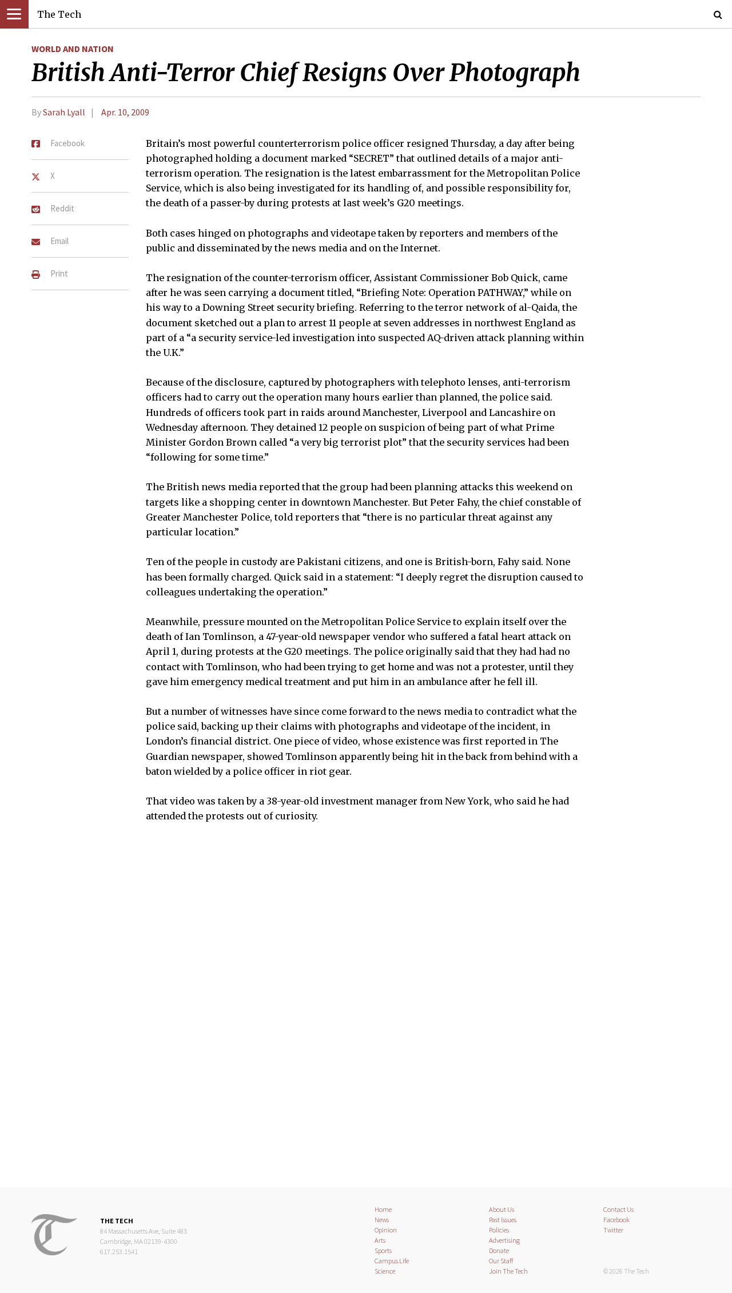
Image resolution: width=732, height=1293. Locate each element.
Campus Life (392, 1260)
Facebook (616, 1219)
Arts (380, 1240)
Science (385, 1271)
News (382, 1219)
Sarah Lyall (64, 112)
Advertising (504, 1240)
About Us (501, 1209)
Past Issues (502, 1219)
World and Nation (72, 48)
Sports (383, 1250)
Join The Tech (508, 1271)
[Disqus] (366, 1012)
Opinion (386, 1230)
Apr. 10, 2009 (125, 112)
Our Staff (501, 1260)
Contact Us (618, 1209)
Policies (499, 1230)
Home (383, 1209)
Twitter (613, 1230)
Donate (499, 1250)
